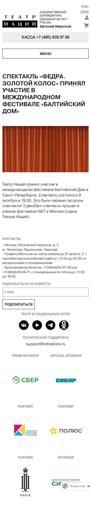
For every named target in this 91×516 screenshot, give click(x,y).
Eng (85, 12)
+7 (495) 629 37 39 (52, 37)
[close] (89, 486)
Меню (45, 54)
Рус (85, 6)
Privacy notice (77, 486)
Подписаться (19, 304)
